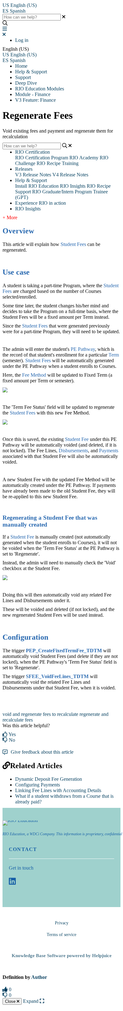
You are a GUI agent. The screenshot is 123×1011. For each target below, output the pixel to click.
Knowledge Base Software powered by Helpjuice (62, 955)
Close (11, 1001)
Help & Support (31, 71)
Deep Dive (26, 83)
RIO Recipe (99, 186)
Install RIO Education (37, 186)
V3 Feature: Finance (35, 100)
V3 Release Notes (33, 174)
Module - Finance (32, 94)
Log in (21, 40)
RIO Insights (72, 186)
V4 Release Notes (70, 174)
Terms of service (61, 934)
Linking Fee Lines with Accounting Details (58, 790)
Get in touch (21, 868)
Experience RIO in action (40, 203)
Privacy (61, 923)
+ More (10, 217)
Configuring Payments (37, 784)
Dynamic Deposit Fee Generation (48, 779)
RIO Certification (32, 152)
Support (23, 77)
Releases (23, 169)
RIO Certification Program (41, 157)
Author (39, 977)
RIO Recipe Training (58, 163)
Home (21, 66)
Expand (31, 1001)
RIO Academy (83, 157)
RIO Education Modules (39, 88)
